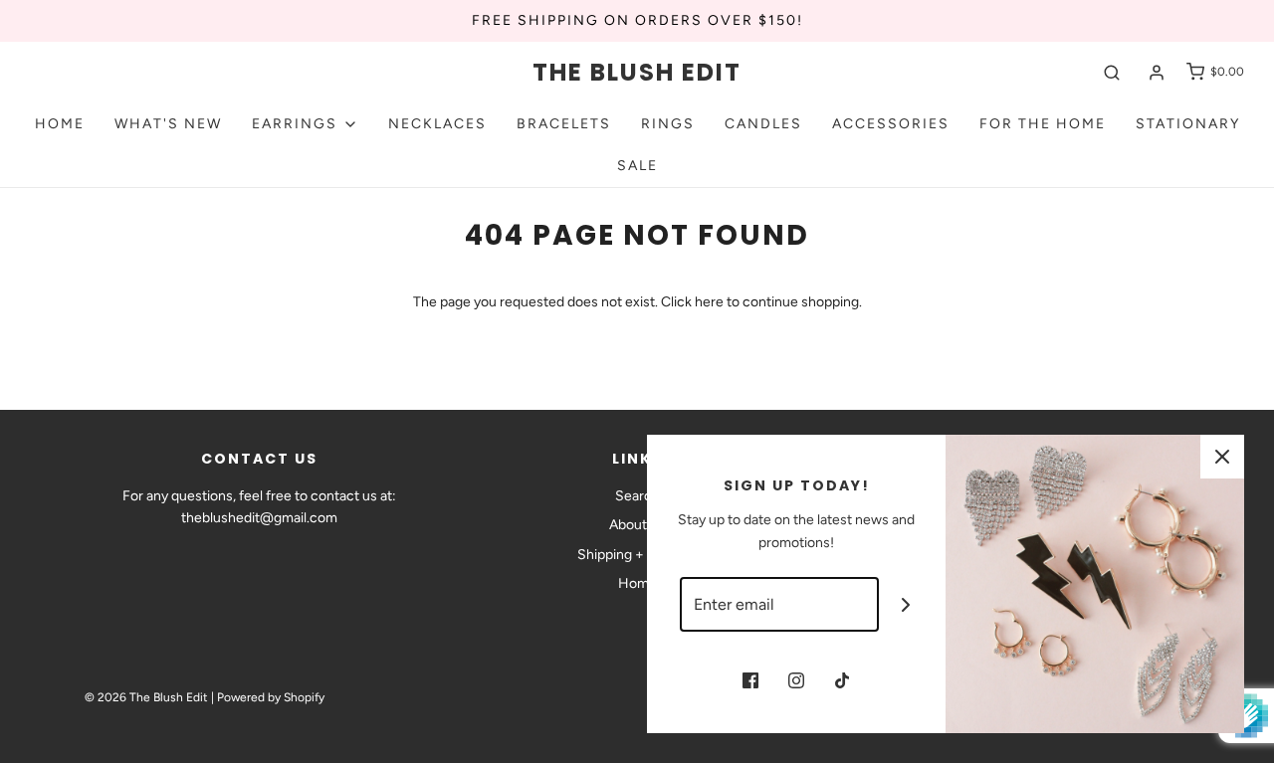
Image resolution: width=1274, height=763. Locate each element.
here (709, 301)
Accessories (891, 123)
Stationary (1188, 123)
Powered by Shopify (270, 697)
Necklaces (437, 123)
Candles (763, 123)
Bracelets (564, 123)
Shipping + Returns (637, 554)
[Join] (906, 604)
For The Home (1042, 123)
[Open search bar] (1112, 72)
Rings (668, 123)
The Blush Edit (637, 73)
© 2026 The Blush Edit (146, 697)
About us (637, 524)
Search (637, 495)
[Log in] (1156, 73)
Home (60, 123)
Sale (637, 165)
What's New (168, 123)
